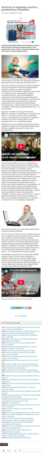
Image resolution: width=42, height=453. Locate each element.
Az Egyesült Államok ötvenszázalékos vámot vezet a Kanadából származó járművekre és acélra (20, 400)
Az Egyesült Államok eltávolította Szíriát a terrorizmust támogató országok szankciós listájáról (20, 367)
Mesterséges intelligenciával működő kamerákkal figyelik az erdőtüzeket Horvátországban (21, 396)
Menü (9, 451)
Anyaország (5, 13)
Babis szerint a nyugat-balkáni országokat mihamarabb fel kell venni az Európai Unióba (20, 427)
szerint (6, 115)
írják (38, 107)
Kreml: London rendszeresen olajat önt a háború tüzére (21, 412)
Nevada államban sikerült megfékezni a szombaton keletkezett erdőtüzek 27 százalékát (19, 348)
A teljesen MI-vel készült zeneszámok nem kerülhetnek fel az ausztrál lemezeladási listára (20, 328)
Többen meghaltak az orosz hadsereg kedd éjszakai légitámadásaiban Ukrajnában (20, 340)
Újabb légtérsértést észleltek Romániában (16, 438)
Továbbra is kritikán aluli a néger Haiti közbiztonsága (20, 364)
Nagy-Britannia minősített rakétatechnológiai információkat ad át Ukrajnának (17, 423)
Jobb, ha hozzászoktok (11, 403)
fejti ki (9, 251)
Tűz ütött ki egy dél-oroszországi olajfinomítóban (18, 350)
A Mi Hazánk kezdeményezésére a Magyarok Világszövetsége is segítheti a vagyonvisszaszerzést (18, 419)
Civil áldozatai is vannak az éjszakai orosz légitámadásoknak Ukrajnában (16, 431)
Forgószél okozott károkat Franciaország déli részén (20, 370)
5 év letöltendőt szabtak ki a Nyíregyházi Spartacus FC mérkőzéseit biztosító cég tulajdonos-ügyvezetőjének (20, 332)
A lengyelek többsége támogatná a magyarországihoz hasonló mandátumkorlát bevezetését (20, 435)
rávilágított (21, 163)
